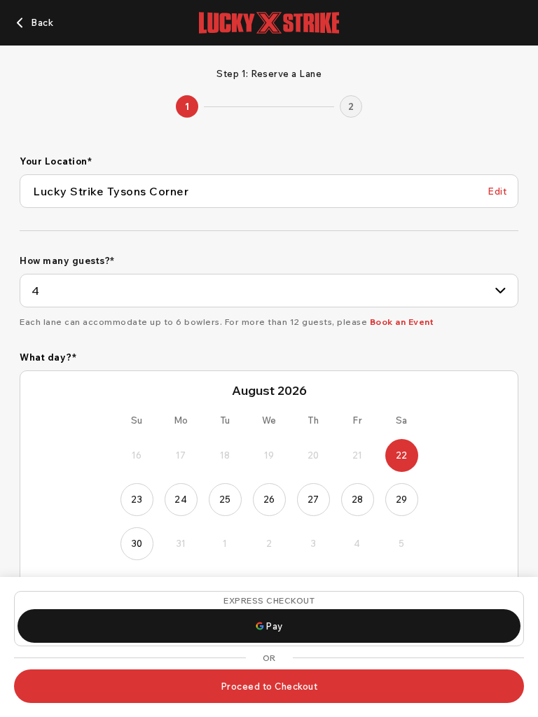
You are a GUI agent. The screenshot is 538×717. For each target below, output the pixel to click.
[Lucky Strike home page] (269, 23)
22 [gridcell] (402, 455)
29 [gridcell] (402, 499)
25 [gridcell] (225, 499)
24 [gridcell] (180, 499)
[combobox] (269, 290)
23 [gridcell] (137, 499)
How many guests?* (67, 260)
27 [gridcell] (313, 499)
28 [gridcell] (358, 499)
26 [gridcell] (269, 499)
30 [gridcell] (137, 543)
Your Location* (56, 161)
